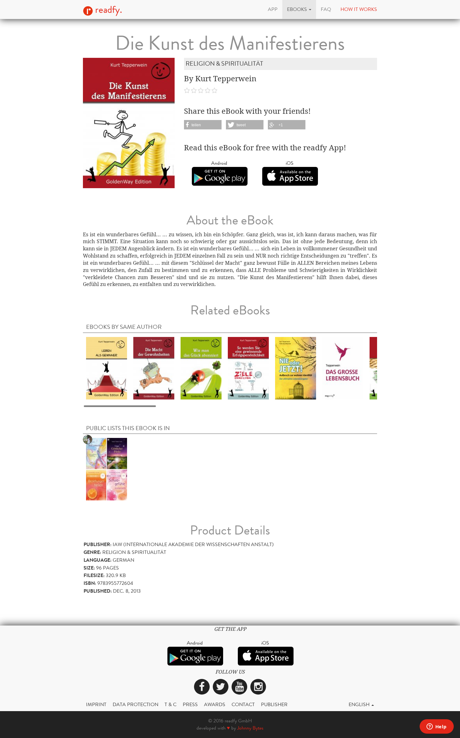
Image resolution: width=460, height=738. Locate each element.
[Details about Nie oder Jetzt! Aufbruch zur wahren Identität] (295, 367)
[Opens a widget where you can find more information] (436, 727)
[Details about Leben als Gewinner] (106, 367)
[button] (299, 9)
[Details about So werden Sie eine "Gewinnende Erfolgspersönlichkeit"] (248, 367)
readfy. (107, 10)
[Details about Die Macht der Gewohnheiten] (153, 367)
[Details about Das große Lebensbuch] (342, 367)
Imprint (96, 704)
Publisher (274, 704)
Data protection (135, 704)
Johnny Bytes (250, 727)
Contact (243, 704)
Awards (214, 704)
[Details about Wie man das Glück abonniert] (201, 367)
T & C (170, 704)
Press (190, 704)
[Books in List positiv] (106, 468)
